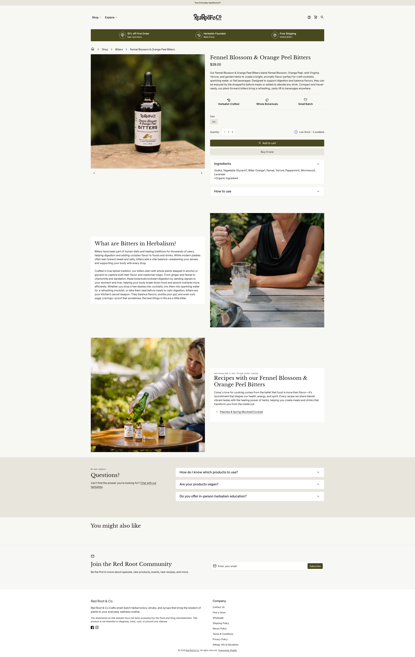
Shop (97, 17)
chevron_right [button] (202, 173)
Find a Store (219, 612)
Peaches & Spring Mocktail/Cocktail (241, 411)
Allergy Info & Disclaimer (225, 644)
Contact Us (219, 607)
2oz (214, 121)
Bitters (119, 49)
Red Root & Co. (102, 601)
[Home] (207, 17)
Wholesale (218, 617)
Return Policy (220, 628)
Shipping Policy (221, 623)
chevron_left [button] (94, 173)
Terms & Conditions (223, 633)
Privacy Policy (220, 639)
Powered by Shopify (227, 650)
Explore (111, 17)
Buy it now (267, 151)
